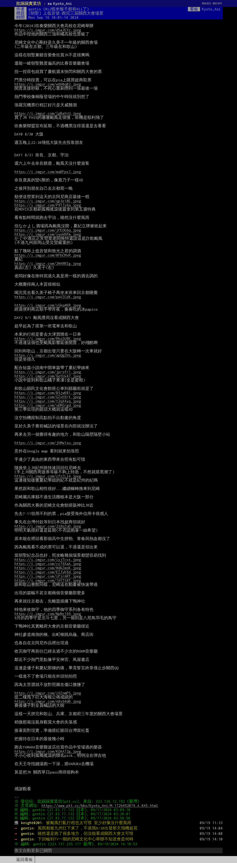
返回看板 (24, 859)
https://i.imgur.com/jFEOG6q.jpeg (47, 230)
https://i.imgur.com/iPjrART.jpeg (47, 576)
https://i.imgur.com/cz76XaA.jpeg (47, 563)
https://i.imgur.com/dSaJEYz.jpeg (47, 30)
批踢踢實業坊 (28, 3)
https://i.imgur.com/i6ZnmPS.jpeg (47, 693)
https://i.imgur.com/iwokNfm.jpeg (47, 234)
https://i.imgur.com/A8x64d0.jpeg (47, 701)
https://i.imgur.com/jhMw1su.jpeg (47, 442)
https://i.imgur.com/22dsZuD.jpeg (47, 526)
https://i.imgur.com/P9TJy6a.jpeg (47, 205)
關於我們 (217, 3)
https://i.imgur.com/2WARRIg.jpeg (47, 263)
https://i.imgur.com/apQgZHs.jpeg (47, 355)
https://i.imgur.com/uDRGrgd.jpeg (47, 405)
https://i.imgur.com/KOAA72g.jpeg (47, 751)
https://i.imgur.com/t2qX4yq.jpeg (47, 401)
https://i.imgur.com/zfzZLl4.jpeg (47, 476)
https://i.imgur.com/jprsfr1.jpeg (47, 372)
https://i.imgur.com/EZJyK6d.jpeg (47, 572)
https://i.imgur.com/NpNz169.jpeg (47, 613)
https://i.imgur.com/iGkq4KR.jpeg (47, 305)
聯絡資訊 (206, 3)
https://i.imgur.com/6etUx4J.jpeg (47, 376)
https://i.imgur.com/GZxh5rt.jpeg (47, 397)
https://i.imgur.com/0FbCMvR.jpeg (47, 255)
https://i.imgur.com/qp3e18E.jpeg (47, 201)
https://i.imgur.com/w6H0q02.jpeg (47, 84)
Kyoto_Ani (60, 3)
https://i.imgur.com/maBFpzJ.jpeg (47, 171)
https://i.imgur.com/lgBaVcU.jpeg (47, 113)
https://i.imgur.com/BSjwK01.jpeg (47, 392)
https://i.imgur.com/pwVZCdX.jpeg (47, 297)
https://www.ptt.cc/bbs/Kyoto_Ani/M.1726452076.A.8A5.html (99, 805)
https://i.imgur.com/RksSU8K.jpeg (47, 338)
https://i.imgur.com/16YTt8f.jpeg (47, 580)
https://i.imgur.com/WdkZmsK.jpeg (47, 568)
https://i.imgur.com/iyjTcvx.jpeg (47, 559)
